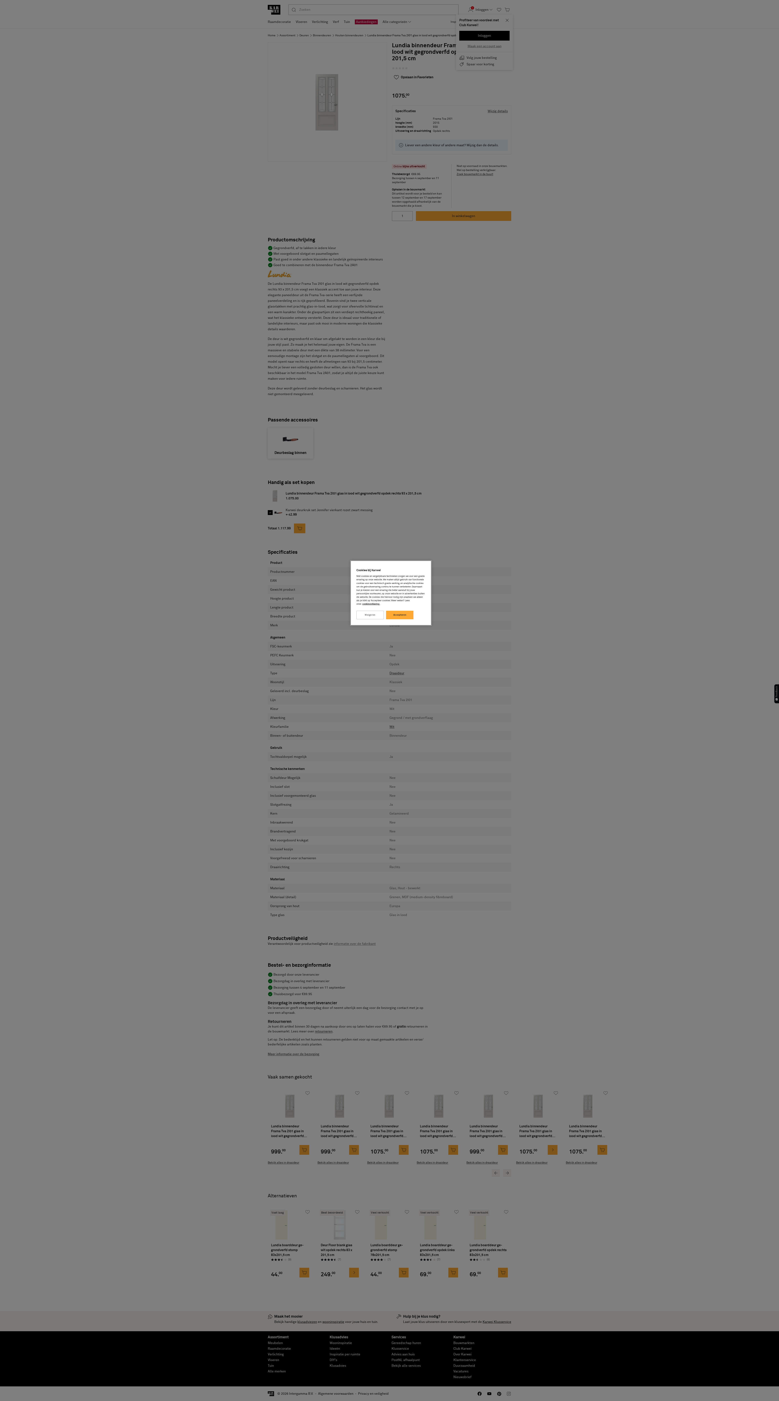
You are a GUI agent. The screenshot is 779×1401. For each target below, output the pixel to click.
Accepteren (400, 615)
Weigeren (370, 615)
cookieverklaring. (371, 604)
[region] (390, 593)
